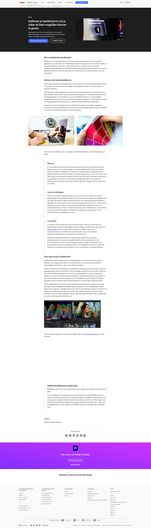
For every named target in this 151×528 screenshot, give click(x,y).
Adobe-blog (112, 514)
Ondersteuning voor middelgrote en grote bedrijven (96, 500)
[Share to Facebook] (66, 435)
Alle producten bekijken (23, 510)
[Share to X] (70, 435)
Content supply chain (46, 495)
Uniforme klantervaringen (47, 497)
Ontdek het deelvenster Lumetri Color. (62, 385)
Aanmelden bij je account (115, 491)
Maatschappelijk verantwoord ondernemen (118, 502)
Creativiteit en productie (46, 499)
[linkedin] (39, 525)
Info (111, 493)
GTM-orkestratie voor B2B (47, 501)
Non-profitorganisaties (69, 493)
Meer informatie (75, 464)
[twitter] (37, 525)
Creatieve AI (21, 493)
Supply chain (112, 506)
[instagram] (34, 525)
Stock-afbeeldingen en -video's (25, 508)
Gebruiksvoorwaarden (96, 525)
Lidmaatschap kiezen (82, 2)
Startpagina (22, 6)
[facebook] (31, 525)
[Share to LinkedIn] (74, 435)
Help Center (89, 491)
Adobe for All (112, 512)
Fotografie (21, 495)
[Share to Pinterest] (77, 435)
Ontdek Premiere (57, 41)
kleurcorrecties (52, 229)
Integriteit (112, 510)
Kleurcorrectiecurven (91, 334)
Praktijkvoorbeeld (51, 2)
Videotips (60, 2)
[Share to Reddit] (81, 435)
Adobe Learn (89, 497)
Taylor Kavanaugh (49, 422)
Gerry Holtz (58, 422)
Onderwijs (67, 491)
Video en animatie (40, 6)
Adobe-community (91, 495)
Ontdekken (48, 6)
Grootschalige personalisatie (47, 493)
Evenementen (113, 497)
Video (43, 2)
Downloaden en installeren (92, 493)
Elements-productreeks (23, 505)
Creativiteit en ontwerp (32, 2)
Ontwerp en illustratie (23, 497)
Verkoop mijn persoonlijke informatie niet (118, 525)
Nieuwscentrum (113, 500)
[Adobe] (22, 2)
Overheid (66, 495)
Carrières (112, 495)
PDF (19, 501)
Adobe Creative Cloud (31, 6)
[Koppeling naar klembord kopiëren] (84, 435)
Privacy (89, 525)
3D (19, 503)
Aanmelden (127, 2)
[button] (121, 2)
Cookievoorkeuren (105, 525)
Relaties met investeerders (115, 504)
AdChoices (130, 525)
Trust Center (112, 508)
